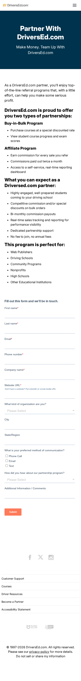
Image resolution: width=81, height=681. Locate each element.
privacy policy (39, 652)
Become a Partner (13, 601)
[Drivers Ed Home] (16, 5)
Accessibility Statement (16, 609)
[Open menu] (74, 5)
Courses (6, 586)
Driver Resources (12, 594)
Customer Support (13, 578)
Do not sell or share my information (40, 656)
